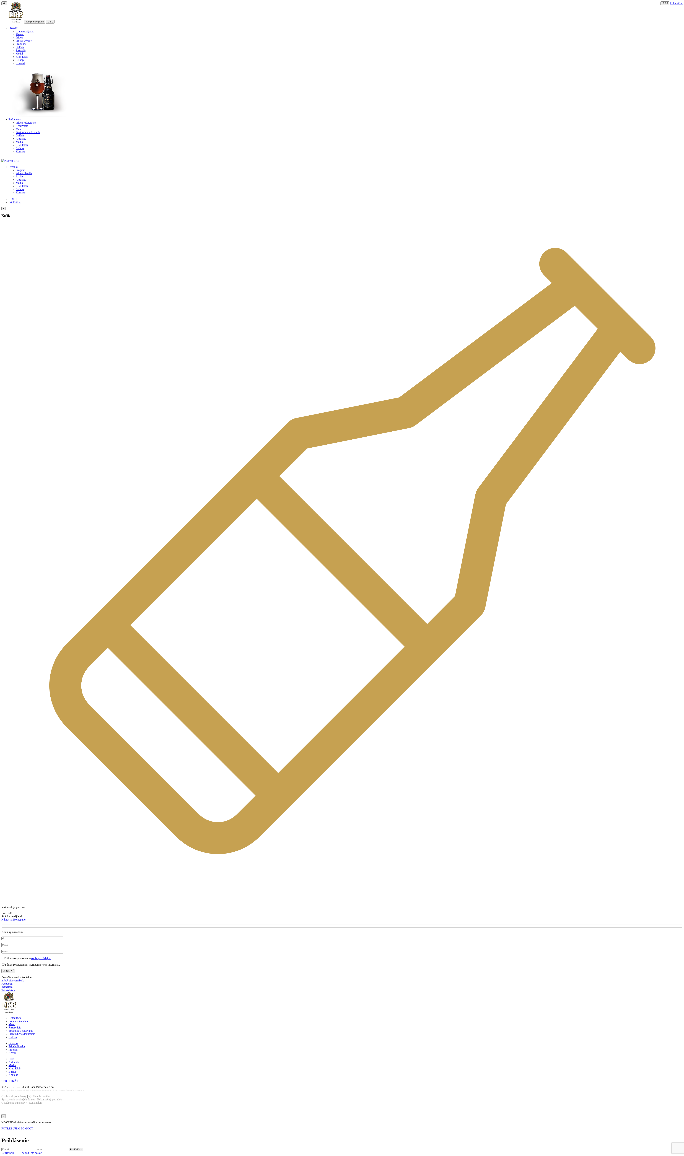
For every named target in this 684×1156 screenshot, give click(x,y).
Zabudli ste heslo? (32, 1152)
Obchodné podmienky (14, 1096)
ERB (11, 1058)
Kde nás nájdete (25, 31)
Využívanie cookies (39, 1096)
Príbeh (19, 37)
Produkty (21, 43)
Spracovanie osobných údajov (18, 1099)
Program (20, 170)
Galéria (20, 47)
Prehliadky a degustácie (22, 1033)
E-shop (20, 59)
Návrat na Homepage (13, 919)
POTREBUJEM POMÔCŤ (17, 1128)
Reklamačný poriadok (49, 1099)
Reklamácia (35, 1102)
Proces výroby (24, 40)
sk (4, 3)
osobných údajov (41, 958)
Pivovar (13, 27)
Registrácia (7, 1152)
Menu (19, 129)
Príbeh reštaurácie (26, 122)
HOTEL (13, 198)
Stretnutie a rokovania (28, 132)
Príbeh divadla (24, 173)
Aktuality (21, 50)
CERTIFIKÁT (9, 1080)
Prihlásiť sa (676, 3)
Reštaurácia (15, 119)
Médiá (19, 53)
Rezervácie (22, 125)
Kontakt (20, 63)
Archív (20, 176)
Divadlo (13, 166)
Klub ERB (22, 56)
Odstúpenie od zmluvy (14, 1102)
